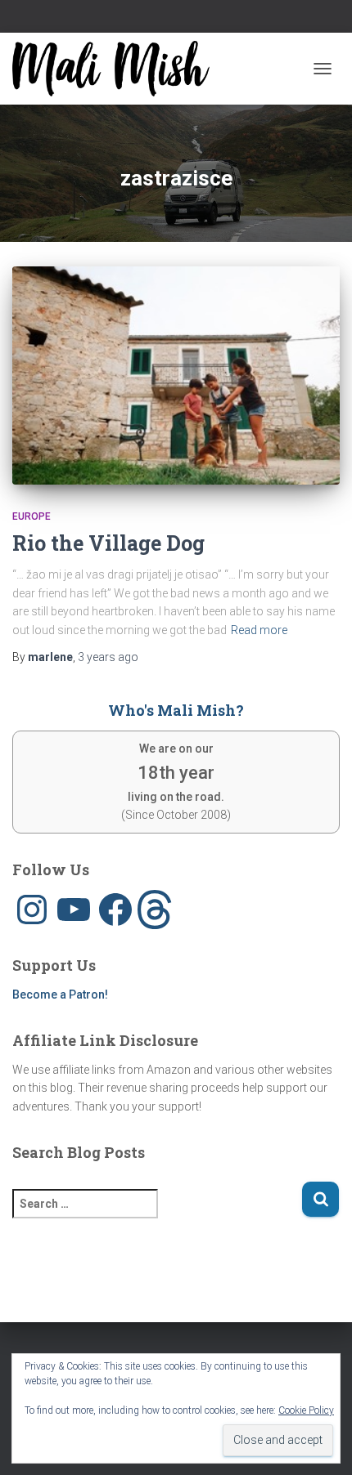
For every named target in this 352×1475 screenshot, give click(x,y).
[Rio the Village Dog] (176, 375)
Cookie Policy (306, 1410)
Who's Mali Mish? (176, 710)
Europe (31, 516)
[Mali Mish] (117, 68)
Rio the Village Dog (108, 543)
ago (108, 657)
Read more (259, 630)
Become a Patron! (60, 994)
